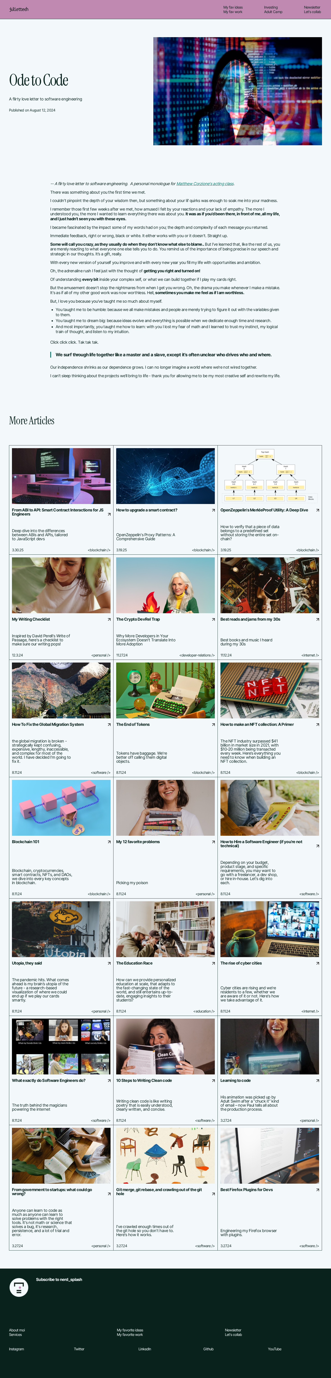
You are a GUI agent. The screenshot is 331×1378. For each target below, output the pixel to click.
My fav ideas (233, 7)
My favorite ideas (130, 1330)
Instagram (16, 1349)
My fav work (232, 12)
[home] (19, 9)
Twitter (79, 1349)
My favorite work (130, 1334)
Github (208, 1349)
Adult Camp (273, 12)
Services (15, 1334)
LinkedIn (144, 1349)
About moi (17, 1330)
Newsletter (312, 7)
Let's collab (312, 12)
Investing (270, 7)
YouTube (274, 1349)
